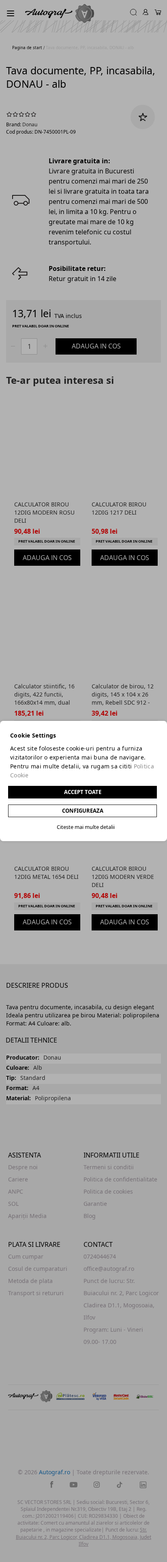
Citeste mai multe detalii (86, 827)
